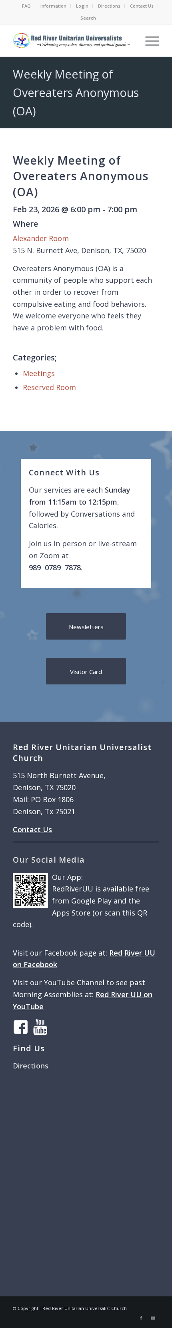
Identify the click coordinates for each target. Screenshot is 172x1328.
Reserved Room (49, 387)
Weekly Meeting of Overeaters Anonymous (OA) (76, 92)
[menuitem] (26, 6)
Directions (109, 6)
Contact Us (142, 6)
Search (88, 18)
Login (82, 6)
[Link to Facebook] (141, 1318)
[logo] (71, 40)
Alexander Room (41, 238)
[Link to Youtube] (153, 1318)
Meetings (39, 373)
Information (53, 6)
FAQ (26, 6)
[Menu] (148, 40)
